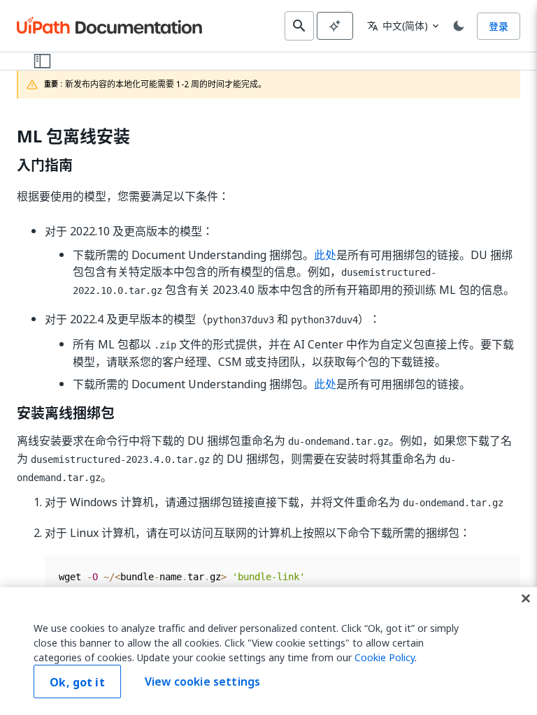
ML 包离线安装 (73, 136)
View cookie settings (202, 681)
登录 (498, 26)
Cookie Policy (385, 657)
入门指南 (45, 165)
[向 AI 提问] (335, 26)
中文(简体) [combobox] (397, 25)
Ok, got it (77, 682)
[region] (268, 651)
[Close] (526, 598)
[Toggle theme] (458, 26)
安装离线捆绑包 (66, 413)
